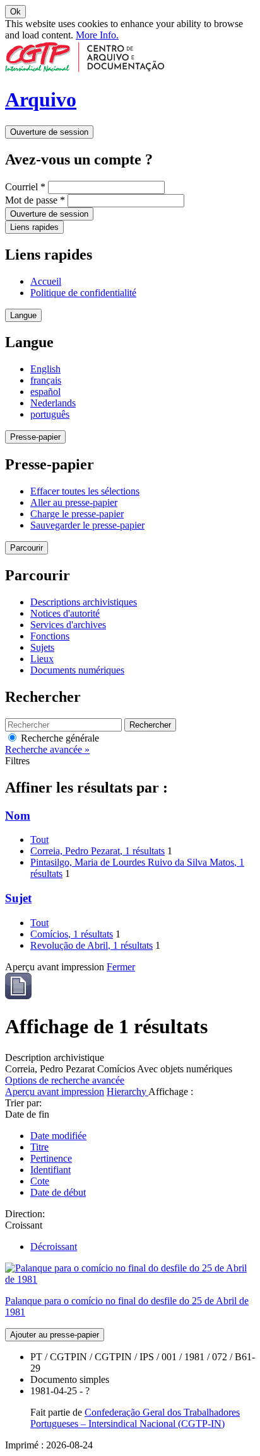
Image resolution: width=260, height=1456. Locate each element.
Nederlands (53, 403)
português (49, 414)
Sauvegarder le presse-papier (87, 525)
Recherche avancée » (47, 749)
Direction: (25, 1213)
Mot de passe (35, 200)
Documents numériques (77, 670)
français (45, 380)
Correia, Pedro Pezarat (97, 851)
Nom (17, 815)
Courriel (25, 186)
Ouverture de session (49, 132)
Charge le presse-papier (77, 513)
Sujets (42, 647)
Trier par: (23, 1103)
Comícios (71, 934)
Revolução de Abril (91, 945)
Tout (39, 839)
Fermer (121, 966)
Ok (15, 11)
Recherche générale (58, 738)
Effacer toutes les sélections (84, 491)
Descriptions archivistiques (83, 602)
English (45, 369)
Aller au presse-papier (73, 502)
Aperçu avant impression (54, 1091)
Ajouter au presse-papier (54, 1334)
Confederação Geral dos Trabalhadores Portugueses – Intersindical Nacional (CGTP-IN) (135, 1418)
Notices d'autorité (65, 613)
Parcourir (26, 548)
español (45, 391)
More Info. (97, 35)
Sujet (18, 898)
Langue (23, 315)
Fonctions (49, 636)
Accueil (45, 281)
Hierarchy (127, 1091)
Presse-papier (35, 437)
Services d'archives (68, 624)
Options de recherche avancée (64, 1080)
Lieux (42, 658)
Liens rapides (34, 227)
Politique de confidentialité (83, 292)
